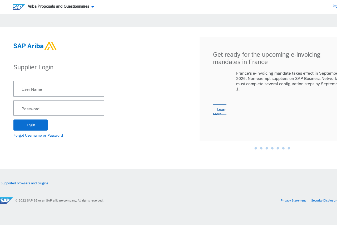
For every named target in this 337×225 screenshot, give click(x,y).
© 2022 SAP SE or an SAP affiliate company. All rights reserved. (59, 200)
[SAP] (6, 200)
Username (33, 135)
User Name (32, 89)
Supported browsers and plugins (24, 183)
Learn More (219, 111)
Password (30, 109)
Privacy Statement (293, 200)
